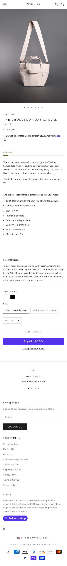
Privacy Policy (9, 474)
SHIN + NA (9, 114)
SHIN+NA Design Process (15, 459)
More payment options (34, 348)
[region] (33, 375)
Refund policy (9, 485)
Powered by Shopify (44, 545)
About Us (7, 454)
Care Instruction (11, 464)
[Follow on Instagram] (4, 528)
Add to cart (33, 331)
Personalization (10, 444)
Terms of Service (11, 479)
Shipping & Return (12, 469)
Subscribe (15, 426)
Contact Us (8, 449)
